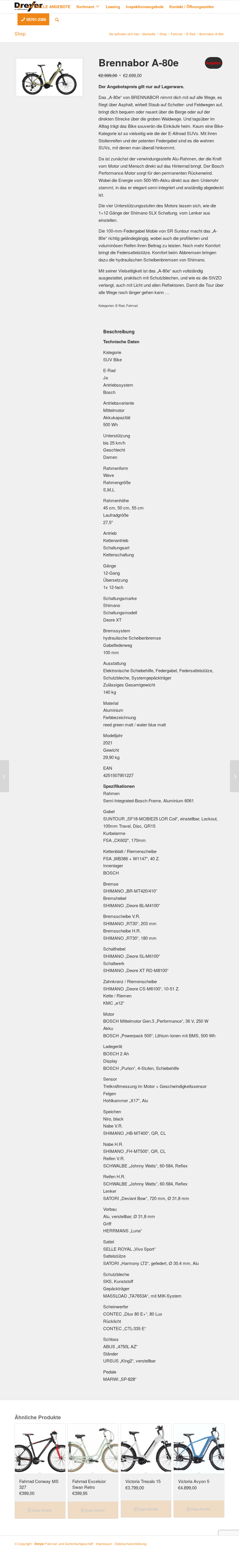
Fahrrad (176, 34)
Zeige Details (41, 1510)
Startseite (148, 34)
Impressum (104, 1543)
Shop (20, 33)
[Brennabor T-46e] (234, 776)
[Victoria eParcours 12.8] (4, 776)
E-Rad (190, 34)
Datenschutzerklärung (130, 1543)
